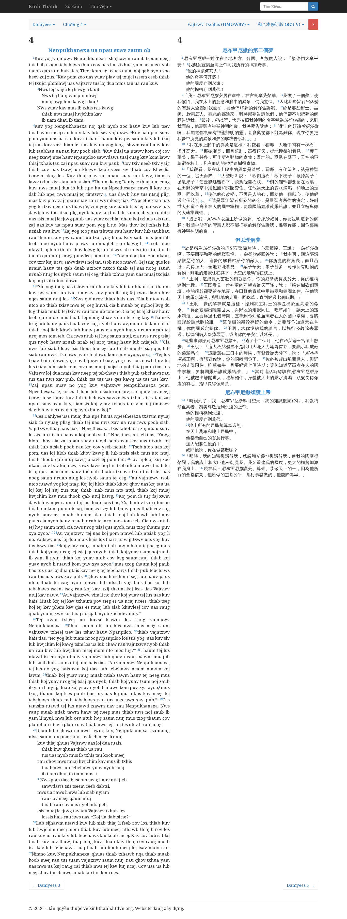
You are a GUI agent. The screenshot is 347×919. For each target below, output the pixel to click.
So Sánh (73, 6)
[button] (44, 24)
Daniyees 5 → (300, 885)
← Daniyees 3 (46, 885)
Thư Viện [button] (99, 6)
